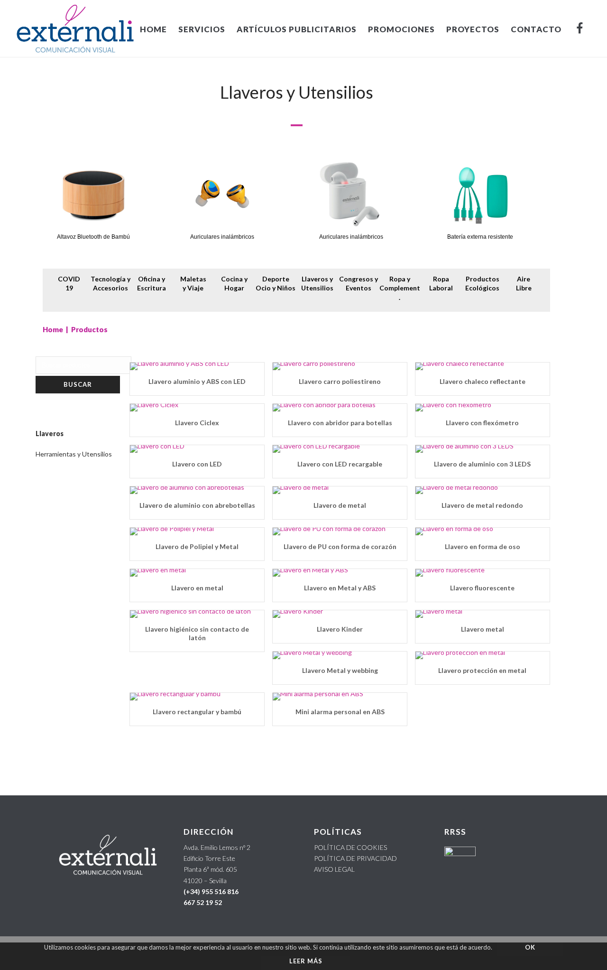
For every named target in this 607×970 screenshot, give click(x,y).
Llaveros (50, 433)
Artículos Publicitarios (297, 29)
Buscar (78, 384)
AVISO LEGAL (334, 869)
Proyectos (472, 29)
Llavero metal (482, 629)
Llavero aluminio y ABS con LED (197, 381)
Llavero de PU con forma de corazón (340, 546)
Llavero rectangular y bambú (197, 712)
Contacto (536, 29)
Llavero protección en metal (482, 670)
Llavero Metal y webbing (340, 670)
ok (530, 947)
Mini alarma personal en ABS (340, 712)
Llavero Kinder (340, 629)
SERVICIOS (201, 29)
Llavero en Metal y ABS (340, 588)
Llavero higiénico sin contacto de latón (197, 633)
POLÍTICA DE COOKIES (350, 847)
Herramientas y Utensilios (74, 454)
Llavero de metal (339, 505)
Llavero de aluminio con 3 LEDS (482, 464)
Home (53, 329)
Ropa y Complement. (399, 288)
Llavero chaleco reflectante (482, 381)
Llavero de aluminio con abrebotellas (197, 505)
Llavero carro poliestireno (340, 381)
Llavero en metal (197, 588)
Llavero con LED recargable (339, 464)
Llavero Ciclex (197, 423)
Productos (89, 329)
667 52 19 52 (203, 902)
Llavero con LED (197, 464)
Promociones (401, 29)
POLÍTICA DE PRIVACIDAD (355, 858)
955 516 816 (220, 891)
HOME (153, 29)
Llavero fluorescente (482, 588)
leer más (305, 961)
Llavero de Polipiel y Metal (197, 546)
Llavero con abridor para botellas (340, 423)
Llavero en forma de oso (482, 546)
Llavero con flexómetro (482, 423)
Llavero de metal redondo (482, 505)
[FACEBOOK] (580, 28)
